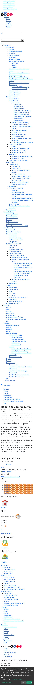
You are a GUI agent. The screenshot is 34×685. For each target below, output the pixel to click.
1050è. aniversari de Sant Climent (14, 603)
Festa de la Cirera (9, 635)
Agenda (6, 393)
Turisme (6, 601)
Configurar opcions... (7, 682)
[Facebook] (5, 14)
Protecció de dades (10, 653)
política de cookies (17, 679)
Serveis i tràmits (6, 575)
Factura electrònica (10, 585)
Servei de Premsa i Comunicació (14, 401)
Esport (6, 633)
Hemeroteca (7, 395)
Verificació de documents (11, 587)
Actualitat (7, 385)
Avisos (6, 391)
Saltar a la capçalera (9, 1)
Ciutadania (4, 625)
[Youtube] (8, 14)
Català (8, 19)
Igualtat (6, 637)
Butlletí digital (8, 397)
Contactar (4, 12)
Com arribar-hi (8, 593)
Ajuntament (4, 565)
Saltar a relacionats (9, 5)
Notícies (6, 389)
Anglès (8, 23)
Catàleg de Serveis (9, 577)
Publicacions (7, 493)
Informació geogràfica (11, 605)
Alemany (9, 25)
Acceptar (29, 682)
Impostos (7, 583)
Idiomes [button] (6, 17)
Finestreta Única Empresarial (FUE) (14, 589)
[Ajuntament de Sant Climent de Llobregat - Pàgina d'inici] (11, 36)
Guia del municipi (9, 597)
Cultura (6, 629)
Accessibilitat (8, 657)
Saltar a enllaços (8, 7)
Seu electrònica (8, 573)
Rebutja (23, 682)
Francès (8, 27)
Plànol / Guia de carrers (11, 595)
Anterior (3, 533)
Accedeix (3, 507)
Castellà (8, 21)
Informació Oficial (9, 569)
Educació (6, 631)
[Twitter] (2, 14)
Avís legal (6, 655)
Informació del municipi (11, 599)
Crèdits (6, 649)
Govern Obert (8, 571)
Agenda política (8, 487)
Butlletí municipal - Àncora (12, 399)
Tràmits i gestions (9, 579)
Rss (5, 403)
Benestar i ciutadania (10, 627)
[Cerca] (22, 40)
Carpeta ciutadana (9, 581)
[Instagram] (11, 14)
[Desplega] (12, 385)
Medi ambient (8, 641)
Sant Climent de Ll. (6, 591)
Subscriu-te (4, 548)
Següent (8, 533)
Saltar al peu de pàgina (10, 9)
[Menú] (2, 43)
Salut (5, 643)
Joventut (6, 639)
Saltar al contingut (8, 3)
